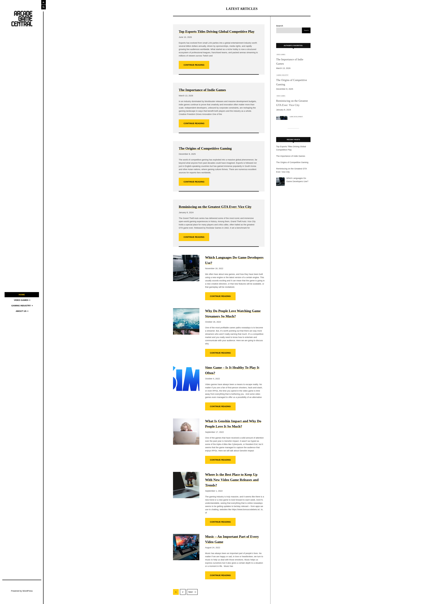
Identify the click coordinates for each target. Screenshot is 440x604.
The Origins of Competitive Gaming (205, 148)
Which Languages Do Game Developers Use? (299, 105)
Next (190, 592)
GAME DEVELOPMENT (296, 96)
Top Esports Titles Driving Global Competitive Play (216, 31)
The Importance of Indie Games (202, 90)
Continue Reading (194, 65)
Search (279, 26)
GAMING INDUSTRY (282, 54)
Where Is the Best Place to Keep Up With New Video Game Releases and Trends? (232, 480)
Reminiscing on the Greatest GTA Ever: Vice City (215, 207)
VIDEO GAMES (280, 75)
